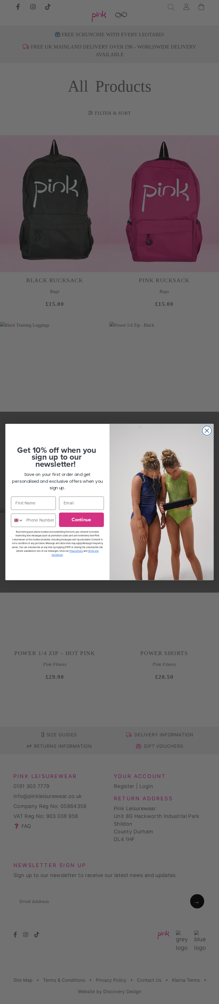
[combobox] (17, 520)
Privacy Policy (76, 551)
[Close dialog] (207, 430)
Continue (81, 519)
